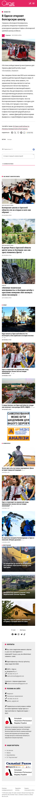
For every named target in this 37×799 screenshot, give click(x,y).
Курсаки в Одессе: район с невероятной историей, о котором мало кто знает (17, 620)
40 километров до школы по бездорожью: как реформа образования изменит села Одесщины (18, 565)
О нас (13, 630)
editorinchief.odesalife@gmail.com (17, 683)
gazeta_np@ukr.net (12, 701)
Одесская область (6, 205)
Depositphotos (11, 755)
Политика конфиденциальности (7, 789)
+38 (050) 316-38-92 (12, 699)
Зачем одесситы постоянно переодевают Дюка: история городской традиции (18, 469)
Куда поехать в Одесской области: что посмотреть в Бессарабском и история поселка (18, 335)
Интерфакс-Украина (10, 70)
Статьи (11, 205)
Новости (7, 12)
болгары (9, 139)
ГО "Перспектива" (12, 757)
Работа (9, 753)
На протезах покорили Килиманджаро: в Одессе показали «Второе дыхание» (18, 539)
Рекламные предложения (15, 696)
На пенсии (10, 750)
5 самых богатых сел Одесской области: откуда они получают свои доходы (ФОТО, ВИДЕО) (18, 406)
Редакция (8, 35)
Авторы (23, 630)
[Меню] (33, 3)
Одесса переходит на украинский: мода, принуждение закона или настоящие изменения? (15, 371)
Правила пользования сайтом (29, 789)
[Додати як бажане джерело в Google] (29, 133)
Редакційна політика (18, 789)
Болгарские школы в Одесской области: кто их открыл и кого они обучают (16, 210)
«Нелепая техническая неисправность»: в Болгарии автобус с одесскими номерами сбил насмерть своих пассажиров (18, 291)
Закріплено (30, 3)
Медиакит (10, 693)
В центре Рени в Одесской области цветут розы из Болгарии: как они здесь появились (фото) (16, 250)
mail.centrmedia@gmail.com (15, 676)
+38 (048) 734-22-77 (12, 674)
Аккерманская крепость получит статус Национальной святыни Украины (17, 593)
